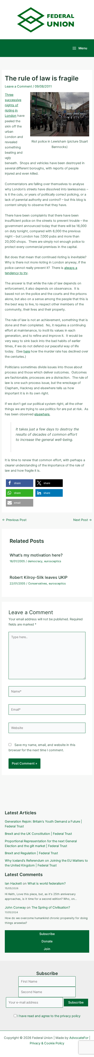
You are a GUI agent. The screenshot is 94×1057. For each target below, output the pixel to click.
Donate (47, 941)
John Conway (15, 907)
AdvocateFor (78, 1038)
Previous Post (14, 520)
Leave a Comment (18, 86)
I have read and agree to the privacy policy (48, 1016)
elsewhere (41, 414)
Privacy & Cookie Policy (47, 1043)
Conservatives (37, 583)
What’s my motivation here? (36, 555)
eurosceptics (52, 561)
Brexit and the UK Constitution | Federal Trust (38, 834)
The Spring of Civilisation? (50, 907)
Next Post (82, 520)
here (26, 351)
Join (47, 949)
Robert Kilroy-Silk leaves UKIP (39, 577)
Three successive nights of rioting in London (13, 105)
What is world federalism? (47, 883)
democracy (35, 561)
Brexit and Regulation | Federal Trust (31, 853)
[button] (19, 483)
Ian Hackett (13, 883)
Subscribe (47, 934)
